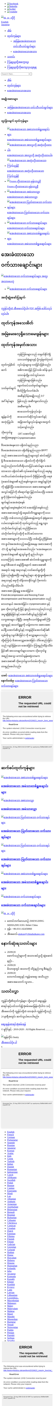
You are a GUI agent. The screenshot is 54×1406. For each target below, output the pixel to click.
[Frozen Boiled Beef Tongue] (17, 800)
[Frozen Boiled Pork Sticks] (21, 896)
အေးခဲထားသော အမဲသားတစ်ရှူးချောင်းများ (29, 139)
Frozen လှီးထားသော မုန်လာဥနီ (22, 186)
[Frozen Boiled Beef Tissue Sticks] (24, 777)
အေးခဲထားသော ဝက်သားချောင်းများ (26, 228)
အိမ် (9, 30)
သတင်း (11, 56)
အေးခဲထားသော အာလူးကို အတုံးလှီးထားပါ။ (29, 155)
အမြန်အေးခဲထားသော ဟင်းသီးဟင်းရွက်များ (30, 107)
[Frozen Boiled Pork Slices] (27, 822)
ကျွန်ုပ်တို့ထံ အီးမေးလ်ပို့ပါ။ (15, 308)
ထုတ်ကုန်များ (14, 36)
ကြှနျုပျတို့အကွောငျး (18, 62)
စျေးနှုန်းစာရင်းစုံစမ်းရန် (13, 1024)
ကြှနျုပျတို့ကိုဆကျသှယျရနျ (22, 67)
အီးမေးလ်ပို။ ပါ (9, 1042)
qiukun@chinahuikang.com (31, 934)
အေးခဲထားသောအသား (25, 51)
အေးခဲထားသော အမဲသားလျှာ (22, 197)
